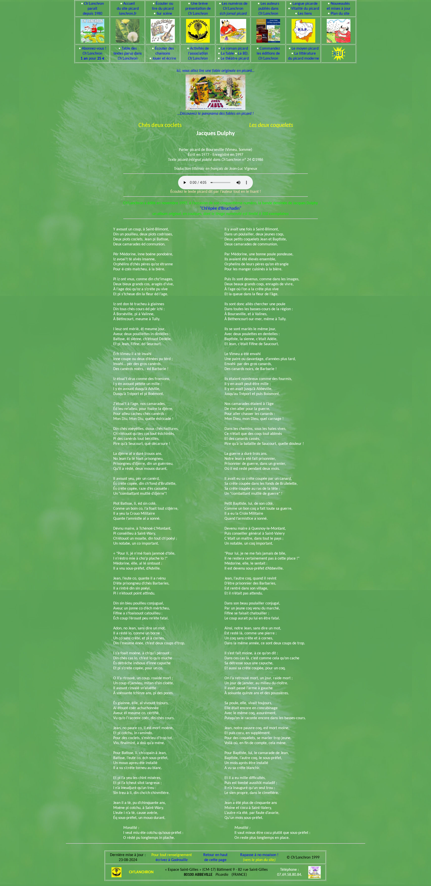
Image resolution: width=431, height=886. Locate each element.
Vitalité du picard (305, 9)
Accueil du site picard (128, 9)
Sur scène (164, 14)
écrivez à (172, 860)
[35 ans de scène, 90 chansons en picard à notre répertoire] (163, 30)
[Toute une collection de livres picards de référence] (268, 30)
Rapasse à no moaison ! (259, 855)
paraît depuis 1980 (93, 9)
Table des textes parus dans (127, 54)
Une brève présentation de (198, 9)
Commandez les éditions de (268, 54)
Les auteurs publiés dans (268, 9)
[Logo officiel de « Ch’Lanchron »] (198, 30)
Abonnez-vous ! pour (93, 54)
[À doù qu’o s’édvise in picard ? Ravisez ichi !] (303, 30)
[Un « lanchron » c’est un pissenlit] (127, 30)
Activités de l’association (198, 54)
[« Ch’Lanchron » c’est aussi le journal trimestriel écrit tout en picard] (92, 30)
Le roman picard (234, 49)
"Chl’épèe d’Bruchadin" (220, 208)
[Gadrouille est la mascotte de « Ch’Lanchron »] (233, 30)
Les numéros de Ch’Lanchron (233, 9)
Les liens (305, 14)
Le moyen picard (305, 49)
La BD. (243, 54)
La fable (227, 54)
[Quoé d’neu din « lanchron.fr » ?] (338, 30)
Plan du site (340, 14)
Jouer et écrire (164, 59)
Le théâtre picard (235, 59)
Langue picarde (305, 4)
